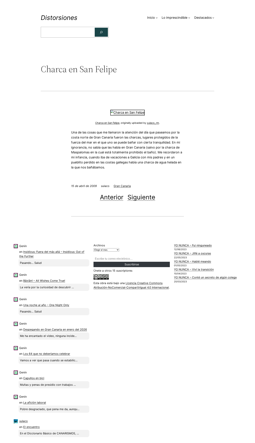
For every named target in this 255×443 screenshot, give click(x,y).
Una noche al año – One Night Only (46, 305)
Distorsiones (59, 17)
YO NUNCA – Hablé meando (192, 261)
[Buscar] (101, 32)
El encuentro (31, 427)
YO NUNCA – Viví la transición (194, 269)
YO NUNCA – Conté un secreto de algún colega (205, 277)
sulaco (23, 421)
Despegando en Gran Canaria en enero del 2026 (55, 329)
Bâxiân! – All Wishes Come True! (44, 280)
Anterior (111, 197)
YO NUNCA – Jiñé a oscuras (192, 253)
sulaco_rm (153, 122)
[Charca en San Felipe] (127, 112)
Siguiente (141, 197)
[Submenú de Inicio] (157, 18)
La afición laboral (34, 402)
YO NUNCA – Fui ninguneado (193, 245)
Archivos (99, 245)
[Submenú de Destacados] (213, 18)
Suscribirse (132, 264)
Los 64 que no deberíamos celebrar (46, 353)
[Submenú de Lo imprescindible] (189, 18)
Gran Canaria (122, 186)
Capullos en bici (33, 378)
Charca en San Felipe (107, 122)
